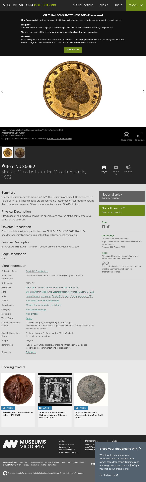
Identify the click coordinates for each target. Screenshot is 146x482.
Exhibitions (56, 305)
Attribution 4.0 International (59, 139)
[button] (136, 5)
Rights (43, 465)
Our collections (83, 5)
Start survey (109, 475)
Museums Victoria (29, 5)
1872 (75, 287)
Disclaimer (35, 465)
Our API (104, 5)
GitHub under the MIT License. (72, 473)
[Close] (140, 448)
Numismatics (32, 314)
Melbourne (31, 287)
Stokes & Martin (33, 292)
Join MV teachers (92, 447)
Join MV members (92, 444)
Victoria (59, 287)
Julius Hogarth (33, 296)
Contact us (52, 465)
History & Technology (36, 309)
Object (29, 318)
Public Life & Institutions (37, 271)
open (118, 256)
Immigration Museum (67, 450)
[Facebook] (103, 227)
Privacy (26, 465)
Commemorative (42, 305)
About (118, 5)
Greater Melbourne (46, 287)
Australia (68, 287)
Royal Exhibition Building (68, 452)
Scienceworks (64, 447)
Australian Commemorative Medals (42, 301)
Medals (29, 305)
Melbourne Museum (66, 444)
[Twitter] (108, 227)
